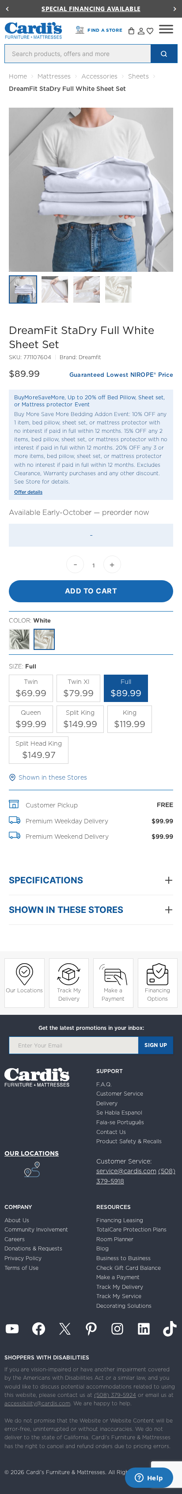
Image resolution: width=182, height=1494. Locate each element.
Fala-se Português (120, 1122)
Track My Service (118, 1296)
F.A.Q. (104, 1084)
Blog (102, 1248)
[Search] (164, 54)
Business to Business (123, 1258)
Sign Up (155, 1045)
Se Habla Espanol (119, 1112)
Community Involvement (36, 1229)
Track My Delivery (69, 994)
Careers (14, 1239)
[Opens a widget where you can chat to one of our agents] (149, 1479)
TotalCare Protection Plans (131, 1229)
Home (18, 76)
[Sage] (19, 639)
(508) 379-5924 (115, 1395)
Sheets (138, 76)
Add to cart (91, 590)
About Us (16, 1220)
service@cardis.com (126, 1171)
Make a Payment (113, 994)
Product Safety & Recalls (129, 1141)
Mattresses (54, 76)
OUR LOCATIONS (31, 1153)
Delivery (107, 1103)
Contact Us (111, 1132)
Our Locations (24, 990)
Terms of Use (21, 1268)
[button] (7, 8)
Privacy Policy (23, 1258)
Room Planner (114, 1239)
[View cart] (132, 32)
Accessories (99, 76)
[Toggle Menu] (166, 29)
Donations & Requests (33, 1248)
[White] (44, 639)
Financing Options (157, 994)
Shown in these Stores (53, 777)
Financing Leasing (119, 1220)
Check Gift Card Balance (128, 1268)
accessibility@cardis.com (37, 1403)
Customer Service (119, 1093)
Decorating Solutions (124, 1306)
